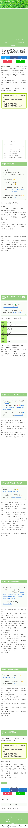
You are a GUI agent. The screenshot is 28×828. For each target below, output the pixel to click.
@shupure (8, 189)
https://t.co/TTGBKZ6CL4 (18, 189)
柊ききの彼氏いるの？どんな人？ (13, 149)
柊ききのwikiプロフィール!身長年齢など (15, 146)
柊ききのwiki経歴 (9, 144)
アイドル (4, 782)
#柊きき (7, 403)
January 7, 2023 (16, 197)
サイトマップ (20, 821)
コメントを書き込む (14, 804)
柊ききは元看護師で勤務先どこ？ (13, 155)
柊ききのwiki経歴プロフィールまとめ (14, 157)
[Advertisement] (14, 23)
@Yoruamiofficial (19, 407)
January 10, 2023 (19, 415)
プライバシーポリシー (20, 819)
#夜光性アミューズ (16, 594)
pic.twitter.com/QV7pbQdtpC (10, 491)
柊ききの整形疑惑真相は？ (12, 153)
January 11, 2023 (16, 312)
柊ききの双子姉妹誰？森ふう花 (13, 151)
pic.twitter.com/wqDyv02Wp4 (10, 191)
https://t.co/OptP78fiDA (9, 677)
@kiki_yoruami (7, 409)
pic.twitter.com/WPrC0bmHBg (10, 307)
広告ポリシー (14, 823)
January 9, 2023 (16, 683)
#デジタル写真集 (19, 596)
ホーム (7, 819)
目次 (12, 142)
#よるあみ (12, 407)
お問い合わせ (8, 821)
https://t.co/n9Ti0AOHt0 (9, 598)
